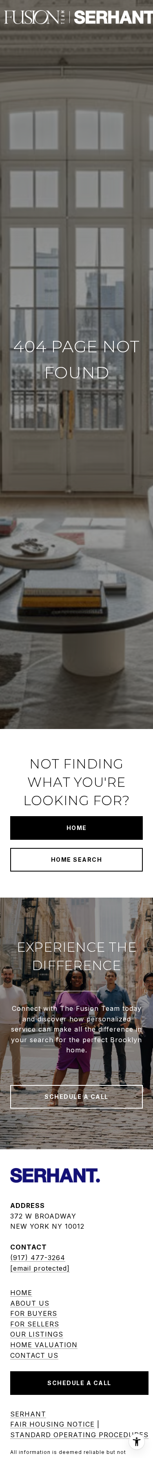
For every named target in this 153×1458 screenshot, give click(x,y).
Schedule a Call (79, 1382)
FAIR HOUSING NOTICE (52, 1424)
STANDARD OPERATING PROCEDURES (79, 1435)
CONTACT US (34, 1355)
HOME (21, 1293)
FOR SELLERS (34, 1324)
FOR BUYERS (33, 1313)
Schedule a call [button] (76, 1096)
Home (77, 827)
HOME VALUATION (44, 1345)
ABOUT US (29, 1303)
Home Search (76, 859)
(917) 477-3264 (37, 1258)
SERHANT (28, 1414)
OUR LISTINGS (36, 1334)
